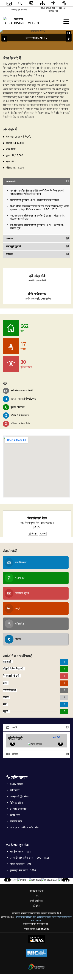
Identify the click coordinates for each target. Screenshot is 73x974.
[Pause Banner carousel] (68, 33)
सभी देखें (56, 737)
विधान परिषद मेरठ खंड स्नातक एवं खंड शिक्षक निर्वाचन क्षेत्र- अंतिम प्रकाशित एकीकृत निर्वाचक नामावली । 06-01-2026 (39, 207)
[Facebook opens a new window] (35, 527)
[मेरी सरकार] (11, 879)
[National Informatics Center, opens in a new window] (36, 953)
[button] (4, 39)
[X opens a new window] (39, 527)
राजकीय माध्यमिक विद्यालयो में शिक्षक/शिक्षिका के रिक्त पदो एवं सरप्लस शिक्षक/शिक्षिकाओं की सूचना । (37, 192)
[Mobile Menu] (66, 21)
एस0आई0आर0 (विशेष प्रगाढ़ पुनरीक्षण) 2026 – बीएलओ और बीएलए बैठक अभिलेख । (37, 217)
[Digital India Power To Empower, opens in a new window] (36, 967)
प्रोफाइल (34, 533)
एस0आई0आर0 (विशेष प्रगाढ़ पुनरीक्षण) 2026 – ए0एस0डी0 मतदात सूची (37, 226)
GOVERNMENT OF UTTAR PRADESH (53, 10)
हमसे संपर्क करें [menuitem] (36, 901)
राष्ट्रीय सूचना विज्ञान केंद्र (26, 917)
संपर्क (44, 533)
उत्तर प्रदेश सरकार (19, 9)
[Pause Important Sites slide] (66, 881)
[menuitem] (8, 3)
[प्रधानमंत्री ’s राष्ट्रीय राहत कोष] (23, 879)
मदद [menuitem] (36, 896)
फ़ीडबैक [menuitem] (36, 906)
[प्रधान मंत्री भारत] (35, 879)
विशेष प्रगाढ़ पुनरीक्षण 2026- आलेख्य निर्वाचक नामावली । (35, 200)
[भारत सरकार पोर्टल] (49, 879)
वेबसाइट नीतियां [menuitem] (36, 891)
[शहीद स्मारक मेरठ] (35, 744)
